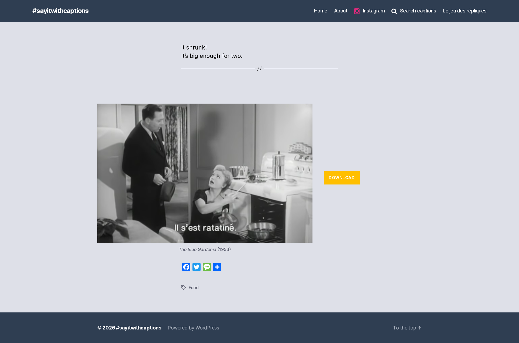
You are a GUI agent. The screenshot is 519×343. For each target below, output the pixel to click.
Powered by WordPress (193, 328)
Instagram (374, 11)
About (340, 11)
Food (194, 287)
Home (320, 11)
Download (342, 177)
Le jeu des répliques (465, 11)
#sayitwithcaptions (60, 11)
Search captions (418, 11)
